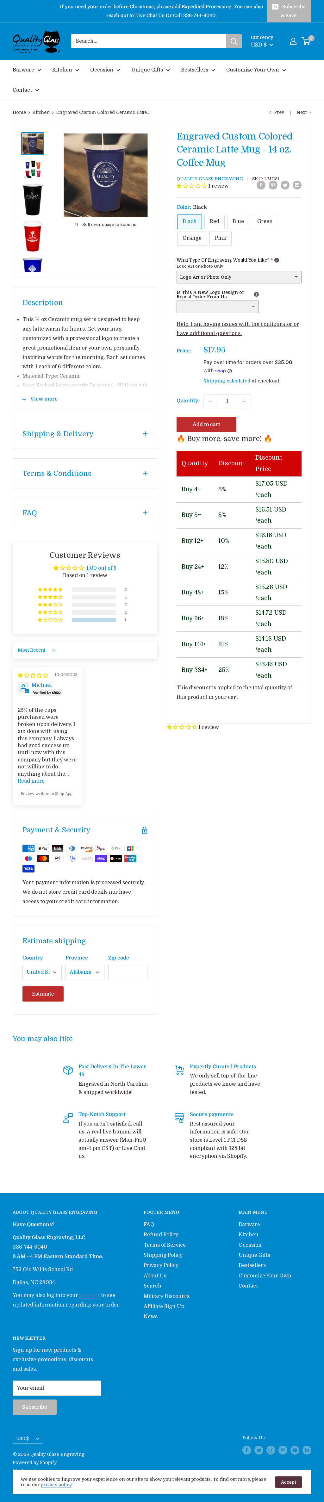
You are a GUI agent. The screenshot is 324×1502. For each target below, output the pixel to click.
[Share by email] (297, 185)
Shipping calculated (227, 381)
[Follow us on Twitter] (258, 1449)
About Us (155, 1276)
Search (152, 1286)
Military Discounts (167, 1296)
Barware (23, 70)
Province (76, 958)
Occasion (101, 70)
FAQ (149, 1224)
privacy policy (56, 1484)
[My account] (293, 41)
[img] (33, 676)
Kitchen (62, 70)
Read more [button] (31, 781)
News (151, 1316)
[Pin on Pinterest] (273, 185)
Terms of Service (165, 1245)
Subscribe (34, 1407)
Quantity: (188, 401)
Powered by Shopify (35, 1462)
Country (32, 958)
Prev (279, 112)
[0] (306, 41)
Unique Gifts (147, 70)
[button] (192, 186)
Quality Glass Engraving (210, 178)
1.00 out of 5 (101, 568)
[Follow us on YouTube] (294, 1449)
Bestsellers (194, 70)
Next (301, 112)
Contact (22, 90)
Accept (288, 1482)
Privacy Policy (161, 1265)
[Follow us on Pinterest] (282, 1449)
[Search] (234, 41)
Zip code (118, 958)
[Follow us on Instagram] (270, 1449)
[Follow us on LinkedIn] (306, 1449)
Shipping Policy (163, 1255)
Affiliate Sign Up (164, 1306)
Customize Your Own (252, 70)
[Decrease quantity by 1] (210, 401)
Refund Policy (161, 1235)
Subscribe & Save (293, 11)
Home (19, 112)
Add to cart (206, 424)
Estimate (43, 994)
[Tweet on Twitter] (285, 185)
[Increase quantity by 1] (244, 401)
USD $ (22, 1438)
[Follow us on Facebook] (246, 1449)
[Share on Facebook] (261, 185)
